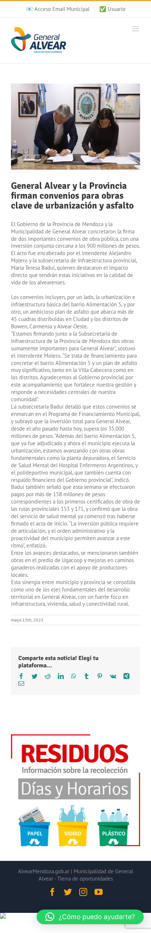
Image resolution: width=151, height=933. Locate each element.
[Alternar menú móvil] (136, 29)
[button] (90, 917)
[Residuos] (75, 737)
